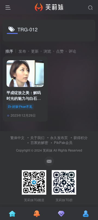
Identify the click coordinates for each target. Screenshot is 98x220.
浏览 (47, 51)
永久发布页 (59, 137)
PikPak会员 (63, 142)
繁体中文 (17, 137)
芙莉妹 (48, 150)
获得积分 (81, 137)
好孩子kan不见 (22, 106)
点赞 (60, 51)
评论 (72, 51)
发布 (22, 51)
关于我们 (37, 137)
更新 (35, 51)
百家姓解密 (39, 142)
